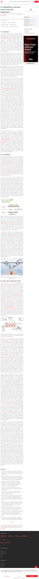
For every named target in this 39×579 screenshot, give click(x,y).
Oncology (28, 19)
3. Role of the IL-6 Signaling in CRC (29, 33)
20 (6, 161)
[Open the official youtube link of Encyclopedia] (8, 542)
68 (22, 414)
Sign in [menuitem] (31, 1)
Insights (24, 1)
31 (14, 172)
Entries (10, 1)
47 (6, 342)
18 (12, 139)
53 (21, 348)
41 (10, 306)
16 (5, 128)
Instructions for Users (4, 553)
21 (7, 161)
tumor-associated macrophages (9, 307)
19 (12, 151)
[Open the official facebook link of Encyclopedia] (10, 542)
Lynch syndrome (3, 66)
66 (11, 412)
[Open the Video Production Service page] (36, 567)
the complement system (15, 294)
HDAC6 (12, 402)
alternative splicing (4, 222)
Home (1, 4)
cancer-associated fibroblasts (6, 139)
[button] (30, 11)
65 (10, 412)
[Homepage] (1, 1)
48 (7, 342)
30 (13, 172)
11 (6, 107)
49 (4, 369)
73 (8, 462)
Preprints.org (3, 565)
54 (22, 348)
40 (9, 306)
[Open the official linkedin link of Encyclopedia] (6, 542)
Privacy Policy (3, 528)
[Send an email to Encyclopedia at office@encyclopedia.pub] (1, 542)
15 (4, 128)
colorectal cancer (6, 37)
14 (3, 121)
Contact (2, 555)
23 (9, 161)
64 (9, 412)
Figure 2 (21, 235)
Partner (2, 557)
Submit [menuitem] (36, 1)
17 (11, 139)
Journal (18, 1)
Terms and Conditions (16, 527)
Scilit (1, 566)
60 (20, 382)
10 (22, 96)
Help (1, 554)
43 (12, 306)
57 (16, 360)
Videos (13, 1)
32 (15, 172)
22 (8, 161)
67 (12, 412)
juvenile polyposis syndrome (9, 88)
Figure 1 (16, 183)
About (26, 1)
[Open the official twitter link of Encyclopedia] (3, 542)
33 (16, 172)
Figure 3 (10, 296)
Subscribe (3, 539)
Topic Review (9, 4)
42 (11, 306)
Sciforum (2, 562)
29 (22, 166)
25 (12, 172)
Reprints (21, 1)
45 (19, 348)
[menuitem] (33, 2)
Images (15, 1)
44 (22, 308)
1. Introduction (26, 30)
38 (14, 360)
